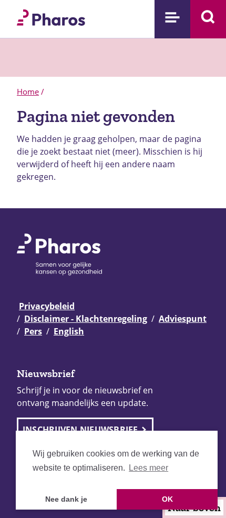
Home (28, 91)
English (69, 331)
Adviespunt (183, 318)
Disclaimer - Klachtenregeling (85, 318)
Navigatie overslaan (44, 11)
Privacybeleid (47, 306)
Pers (33, 331)
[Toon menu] (172, 19)
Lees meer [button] (148, 467)
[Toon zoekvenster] (208, 19)
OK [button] (167, 499)
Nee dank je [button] (66, 499)
